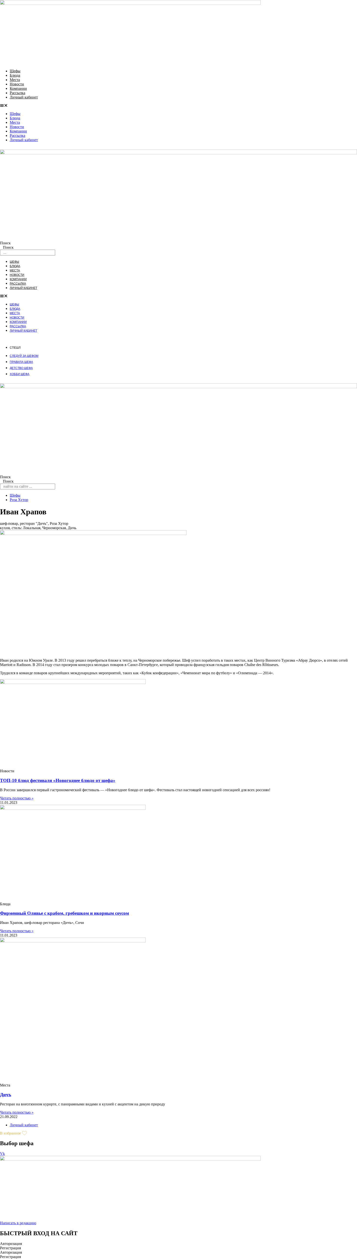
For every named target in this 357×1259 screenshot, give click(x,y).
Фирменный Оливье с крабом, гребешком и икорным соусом (64, 913)
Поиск (5, 243)
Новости (17, 84)
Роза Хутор (19, 500)
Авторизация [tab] (11, 1244)
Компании (18, 88)
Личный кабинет (24, 97)
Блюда (15, 75)
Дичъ (5, 1094)
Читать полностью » (17, 798)
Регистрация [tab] (10, 1248)
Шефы (15, 71)
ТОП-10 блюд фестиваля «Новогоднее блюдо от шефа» (57, 780)
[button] (178, 105)
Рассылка (17, 93)
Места (15, 80)
